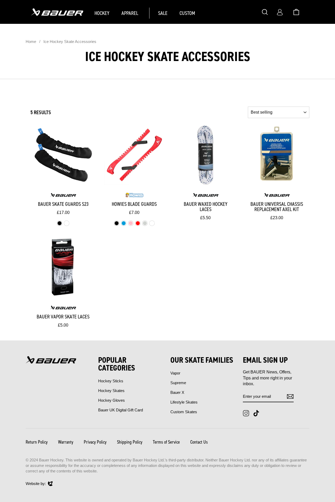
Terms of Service (166, 442)
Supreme (178, 382)
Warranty (65, 442)
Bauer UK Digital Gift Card (120, 410)
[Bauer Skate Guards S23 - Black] (59, 223)
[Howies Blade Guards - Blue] (123, 223)
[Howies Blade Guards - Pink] (130, 223)
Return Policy (37, 442)
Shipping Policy (129, 442)
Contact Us (199, 442)
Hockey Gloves (111, 400)
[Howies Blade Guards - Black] (116, 223)
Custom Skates (183, 412)
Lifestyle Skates (184, 402)
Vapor (175, 373)
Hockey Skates (111, 390)
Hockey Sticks (110, 381)
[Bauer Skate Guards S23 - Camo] (66, 223)
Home (31, 41)
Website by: (36, 483)
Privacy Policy (95, 442)
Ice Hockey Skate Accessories (69, 41)
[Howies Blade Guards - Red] (137, 223)
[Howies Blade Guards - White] (151, 223)
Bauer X (177, 392)
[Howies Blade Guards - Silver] (144, 223)
